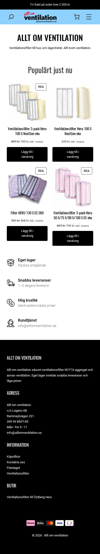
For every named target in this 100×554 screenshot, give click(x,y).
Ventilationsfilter (18, 473)
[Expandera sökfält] (11, 16)
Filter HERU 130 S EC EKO (27, 212)
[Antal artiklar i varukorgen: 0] (77, 16)
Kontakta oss (16, 462)
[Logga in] (67, 17)
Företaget (13, 468)
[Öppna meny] (88, 16)
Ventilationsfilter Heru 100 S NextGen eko (73, 131)
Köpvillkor (13, 456)
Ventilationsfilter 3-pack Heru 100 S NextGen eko (27, 131)
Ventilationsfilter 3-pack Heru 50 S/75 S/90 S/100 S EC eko (72, 215)
